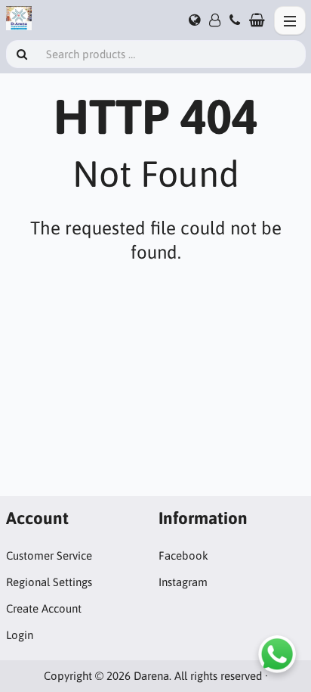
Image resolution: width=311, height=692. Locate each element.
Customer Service (49, 555)
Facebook (183, 555)
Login (19, 634)
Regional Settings (49, 582)
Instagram (183, 582)
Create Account (44, 608)
